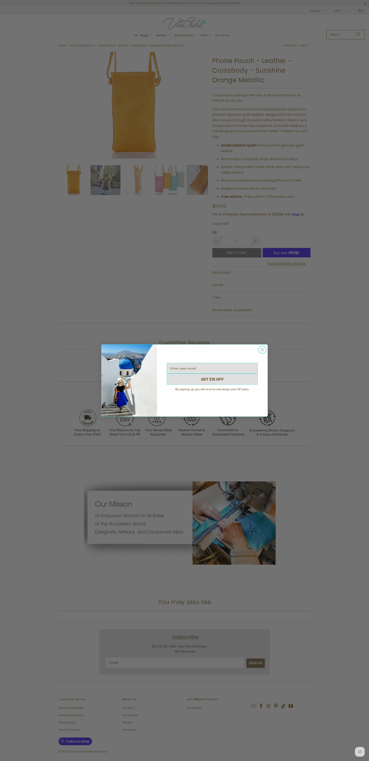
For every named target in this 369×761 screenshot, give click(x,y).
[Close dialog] (262, 349)
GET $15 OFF (212, 379)
